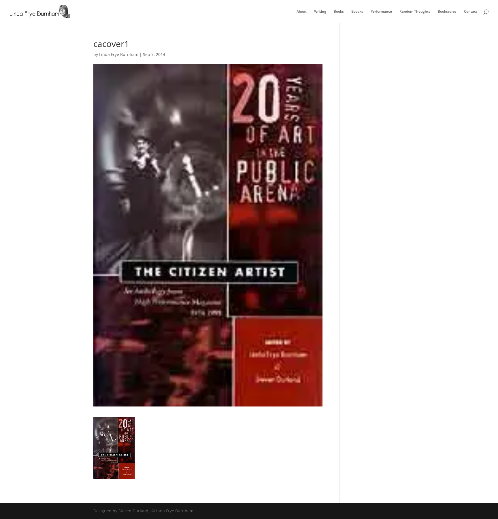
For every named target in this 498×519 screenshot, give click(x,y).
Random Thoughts (414, 12)
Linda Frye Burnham (118, 54)
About (302, 12)
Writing (320, 12)
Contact (470, 12)
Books (339, 12)
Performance (381, 12)
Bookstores (447, 12)
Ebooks (357, 12)
